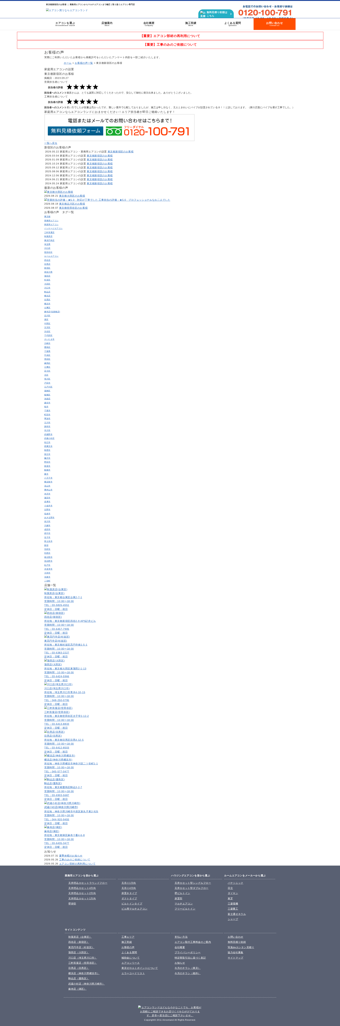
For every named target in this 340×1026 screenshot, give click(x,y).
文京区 (47, 327)
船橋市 (47, 470)
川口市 (47, 288)
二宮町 (47, 581)
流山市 (47, 486)
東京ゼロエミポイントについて (139, 968)
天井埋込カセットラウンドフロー (87, 883)
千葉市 (47, 410)
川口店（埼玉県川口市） (82, 957)
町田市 (47, 415)
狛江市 (47, 442)
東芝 (230, 898)
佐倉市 (47, 514)
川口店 (47, 248)
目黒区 (47, 300)
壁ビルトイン (182, 893)
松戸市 (47, 565)
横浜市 (47, 304)
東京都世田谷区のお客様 (73, 207)
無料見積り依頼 (237, 942)
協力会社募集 (235, 952)
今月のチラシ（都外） (188, 973)
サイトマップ (235, 957)
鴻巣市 (47, 577)
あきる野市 (49, 517)
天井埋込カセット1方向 (82, 898)
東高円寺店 (49, 240)
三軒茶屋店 (49, 232)
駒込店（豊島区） (78, 978)
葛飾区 (47, 391)
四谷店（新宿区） (78, 942)
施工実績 (190, 23)
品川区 (47, 315)
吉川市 (47, 521)
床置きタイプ (129, 893)
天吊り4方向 (128, 888)
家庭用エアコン (51, 224)
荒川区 (47, 379)
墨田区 (47, 359)
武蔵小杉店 (49, 438)
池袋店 (47, 399)
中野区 (47, 323)
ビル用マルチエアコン (134, 908)
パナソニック (235, 883)
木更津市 (48, 569)
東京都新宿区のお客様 (121, 151)
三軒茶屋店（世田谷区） (82, 962)
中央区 (47, 355)
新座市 (47, 466)
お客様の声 (128, 947)
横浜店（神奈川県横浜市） (84, 973)
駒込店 (47, 292)
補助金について (130, 957)
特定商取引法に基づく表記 (190, 957)
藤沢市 (47, 458)
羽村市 (47, 549)
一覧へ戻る (50, 143)
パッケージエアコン (53, 228)
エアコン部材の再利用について (77, 863)
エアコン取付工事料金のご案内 (193, 942)
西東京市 (48, 446)
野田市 (47, 462)
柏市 (46, 407)
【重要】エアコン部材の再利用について (170, 36)
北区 (46, 375)
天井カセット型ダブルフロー (191, 888)
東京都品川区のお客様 (72, 203)
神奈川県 (48, 272)
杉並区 (47, 280)
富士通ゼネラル (237, 914)
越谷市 (47, 403)
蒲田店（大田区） (78, 952)
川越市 (47, 525)
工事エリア (128, 936)
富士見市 (48, 541)
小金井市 (48, 506)
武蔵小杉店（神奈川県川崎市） (86, 983)
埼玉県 (47, 244)
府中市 (47, 533)
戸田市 (47, 383)
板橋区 (47, 395)
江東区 (47, 367)
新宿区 (47, 268)
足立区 (47, 371)
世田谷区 (48, 252)
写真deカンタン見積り (241, 947)
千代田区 (48, 335)
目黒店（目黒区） (78, 968)
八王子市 (48, 478)
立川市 (47, 422)
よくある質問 (232, 23)
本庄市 (47, 494)
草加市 (47, 418)
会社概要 (149, 23)
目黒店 (47, 264)
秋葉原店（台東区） (80, 936)
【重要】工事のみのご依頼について (170, 44)
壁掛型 (72, 903)
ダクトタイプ (129, 898)
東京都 (47, 216)
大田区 (47, 284)
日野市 (47, 509)
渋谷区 (47, 331)
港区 (46, 319)
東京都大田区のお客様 (72, 195)
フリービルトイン (185, 908)
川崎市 (47, 343)
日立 (230, 888)
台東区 (47, 308)
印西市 (47, 553)
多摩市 (47, 502)
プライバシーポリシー (188, 952)
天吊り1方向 (128, 883)
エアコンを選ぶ (65, 23)
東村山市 (48, 490)
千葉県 (47, 351)
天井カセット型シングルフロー (193, 883)
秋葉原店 (48, 236)
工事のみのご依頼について (74, 859)
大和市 (47, 573)
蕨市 (46, 474)
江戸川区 (48, 387)
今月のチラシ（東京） (188, 968)
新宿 (46, 545)
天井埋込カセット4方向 (82, 888)
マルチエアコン (184, 903)
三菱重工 (233, 908)
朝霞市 (47, 450)
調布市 (47, 426)
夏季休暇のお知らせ (71, 855)
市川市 (47, 430)
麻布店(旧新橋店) (52, 312)
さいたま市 (49, 339)
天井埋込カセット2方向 (82, 893)
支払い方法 (181, 936)
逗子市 (47, 537)
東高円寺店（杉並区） (81, 947)
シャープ (233, 919)
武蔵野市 (48, 434)
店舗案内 (107, 23)
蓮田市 (47, 498)
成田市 (47, 529)
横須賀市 (48, 482)
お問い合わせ (274, 23)
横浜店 (47, 296)
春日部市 (48, 557)
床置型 (178, 898)
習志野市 (48, 561)
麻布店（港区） (77, 988)
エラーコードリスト (133, 973)
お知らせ (180, 962)
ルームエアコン (51, 256)
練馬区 (47, 363)
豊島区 (47, 347)
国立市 (47, 454)
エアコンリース (130, 962)
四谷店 (47, 260)
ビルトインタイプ (131, 903)
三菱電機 (233, 903)
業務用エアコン (51, 220)
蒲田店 (47, 276)
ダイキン (233, 893)
